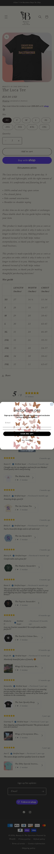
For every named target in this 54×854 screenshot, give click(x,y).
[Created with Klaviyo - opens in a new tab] (27, 450)
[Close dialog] (51, 404)
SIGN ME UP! (27, 434)
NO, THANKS (27, 440)
